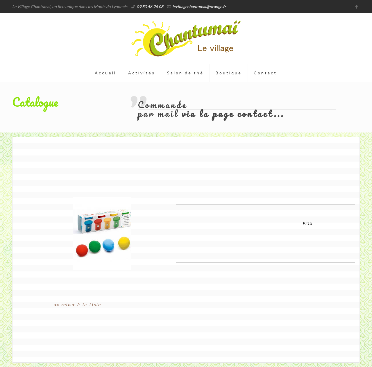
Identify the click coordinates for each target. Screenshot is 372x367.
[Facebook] (357, 6)
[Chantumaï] (186, 38)
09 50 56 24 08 (150, 6)
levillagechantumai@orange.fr (199, 6)
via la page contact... (233, 113)
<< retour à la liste (77, 304)
